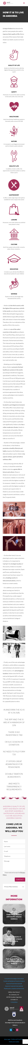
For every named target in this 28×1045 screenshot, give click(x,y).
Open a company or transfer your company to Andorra (14, 939)
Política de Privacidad (17, 1039)
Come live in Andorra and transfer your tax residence (14, 917)
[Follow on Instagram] (17, 1030)
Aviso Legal (7, 1039)
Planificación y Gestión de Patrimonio (14, 988)
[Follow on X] (14, 1030)
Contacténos (14, 1002)
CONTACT (20, 879)
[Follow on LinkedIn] (11, 1030)
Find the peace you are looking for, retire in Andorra (14, 961)
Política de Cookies (14, 1041)
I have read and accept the (14, 874)
